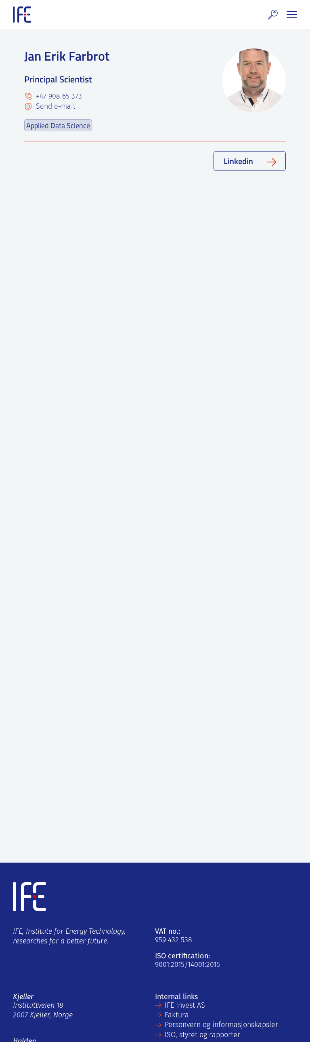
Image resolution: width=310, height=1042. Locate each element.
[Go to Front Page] (22, 14)
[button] (273, 14)
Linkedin (238, 160)
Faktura (177, 1015)
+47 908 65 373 (58, 97)
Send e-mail (54, 107)
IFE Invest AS (185, 1006)
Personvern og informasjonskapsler (221, 1025)
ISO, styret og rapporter (202, 1035)
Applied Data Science (58, 125)
